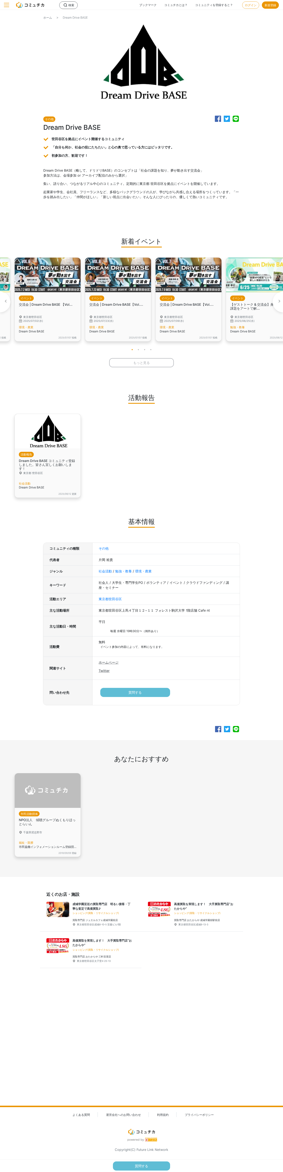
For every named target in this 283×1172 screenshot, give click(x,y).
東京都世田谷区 (110, 599)
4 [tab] (151, 350)
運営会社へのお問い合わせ (123, 1114)
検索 (71, 5)
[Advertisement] (141, 1043)
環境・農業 (143, 571)
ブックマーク (148, 5)
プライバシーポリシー (199, 1114)
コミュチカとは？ (175, 5)
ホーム (47, 17)
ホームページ (109, 662)
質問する (135, 692)
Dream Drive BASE (75, 17)
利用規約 (163, 1114)
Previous (5, 302)
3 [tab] (145, 350)
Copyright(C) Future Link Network (141, 1150)
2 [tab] (138, 350)
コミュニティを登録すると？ (214, 5)
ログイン (250, 5)
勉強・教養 (123, 571)
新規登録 (270, 5)
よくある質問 (81, 1114)
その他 (104, 548)
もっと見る (141, 363)
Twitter (104, 671)
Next (278, 302)
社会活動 (105, 571)
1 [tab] (132, 350)
